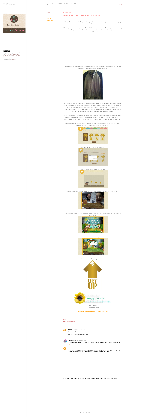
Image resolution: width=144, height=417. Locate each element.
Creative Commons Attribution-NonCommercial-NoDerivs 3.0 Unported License (11, 55)
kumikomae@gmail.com (8, 6)
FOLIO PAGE (14, 59)
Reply (69, 337)
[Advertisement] (92, 393)
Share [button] (48, 12)
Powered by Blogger (86, 412)
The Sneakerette (72, 340)
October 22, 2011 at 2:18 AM (82, 340)
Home (54, 3)
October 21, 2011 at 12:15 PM (79, 329)
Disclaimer (73, 3)
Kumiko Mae (15, 53)
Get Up (49, 18)
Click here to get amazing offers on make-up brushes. (93, 311)
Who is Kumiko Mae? (63, 3)
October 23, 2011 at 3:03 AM (79, 348)
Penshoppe (50, 20)
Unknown (70, 329)
